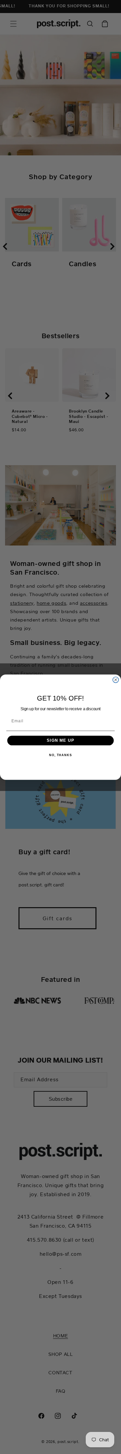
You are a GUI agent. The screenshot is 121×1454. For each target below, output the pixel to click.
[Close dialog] (116, 679)
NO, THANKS (60, 754)
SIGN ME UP (60, 740)
